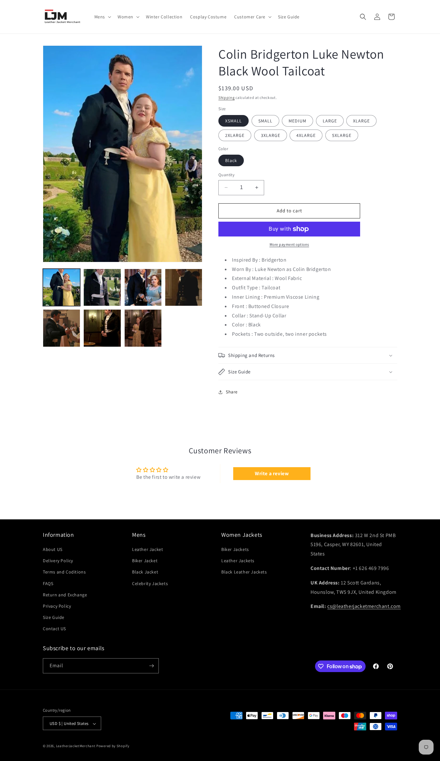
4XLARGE (306, 135)
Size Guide (53, 617)
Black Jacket (145, 572)
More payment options (289, 244)
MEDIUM (297, 121)
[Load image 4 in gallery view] (183, 287)
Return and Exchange (65, 595)
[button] (102, 17)
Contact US (54, 629)
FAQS (48, 583)
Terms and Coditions (64, 572)
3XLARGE (270, 135)
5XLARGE (341, 135)
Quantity (226, 175)
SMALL (265, 121)
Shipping (226, 97)
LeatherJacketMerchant (76, 746)
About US (52, 549)
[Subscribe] (151, 665)
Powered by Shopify (112, 746)
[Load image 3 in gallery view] (143, 287)
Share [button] (232, 392)
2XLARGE (234, 135)
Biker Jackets (235, 549)
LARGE (330, 121)
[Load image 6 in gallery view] (102, 328)
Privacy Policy (57, 606)
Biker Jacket (145, 561)
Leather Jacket (147, 549)
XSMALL (233, 121)
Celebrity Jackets (150, 583)
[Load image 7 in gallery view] (143, 328)
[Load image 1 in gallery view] (61, 287)
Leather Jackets (237, 561)
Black (231, 160)
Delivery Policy (58, 561)
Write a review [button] (272, 473)
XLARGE (361, 121)
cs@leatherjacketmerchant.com (364, 606)
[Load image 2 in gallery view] (102, 287)
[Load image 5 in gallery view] (61, 328)
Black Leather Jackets (244, 572)
